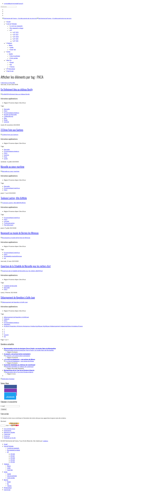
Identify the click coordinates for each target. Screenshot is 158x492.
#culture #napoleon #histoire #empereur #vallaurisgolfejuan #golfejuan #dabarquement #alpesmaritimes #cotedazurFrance (43, 326)
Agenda (11, 54)
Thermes (12, 67)
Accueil (8, 22)
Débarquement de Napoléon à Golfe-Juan (18, 297)
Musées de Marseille (10, 114)
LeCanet (6, 221)
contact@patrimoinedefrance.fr (13, 3)
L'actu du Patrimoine (12, 24)
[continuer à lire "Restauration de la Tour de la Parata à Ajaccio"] (18, 372)
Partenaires (7, 430)
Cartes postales (14, 58)
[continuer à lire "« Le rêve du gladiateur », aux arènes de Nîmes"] (19, 361)
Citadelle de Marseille (10, 286)
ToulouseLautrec (9, 223)
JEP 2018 (15, 41)
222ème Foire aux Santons (12, 130)
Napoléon (7, 324)
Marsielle (7, 149)
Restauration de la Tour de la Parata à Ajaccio (19, 370)
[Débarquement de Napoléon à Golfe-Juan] (14, 302)
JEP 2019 (15, 39)
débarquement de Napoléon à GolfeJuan (16, 317)
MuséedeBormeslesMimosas (13, 256)
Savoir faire (13, 49)
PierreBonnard (8, 225)
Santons (6, 155)
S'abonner (7, 434)
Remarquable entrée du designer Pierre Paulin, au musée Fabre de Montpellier (30, 348)
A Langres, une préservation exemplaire (17, 354)
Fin (5, 337)
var (5, 258)
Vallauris (6, 319)
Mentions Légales (9, 432)
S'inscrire (7, 436)
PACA (5, 111)
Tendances (9, 43)
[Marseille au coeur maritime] (10, 171)
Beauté (12, 62)
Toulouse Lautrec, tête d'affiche (14, 198)
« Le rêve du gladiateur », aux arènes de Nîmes (19, 359)
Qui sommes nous (9, 429)
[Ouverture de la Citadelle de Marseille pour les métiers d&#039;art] (22, 271)
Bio (11, 65)
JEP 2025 (16, 32)
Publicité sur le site (10, 438)
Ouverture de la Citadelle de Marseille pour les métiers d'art (26, 266)
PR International (11, 69)
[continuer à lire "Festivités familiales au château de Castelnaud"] (18, 367)
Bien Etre (9, 60)
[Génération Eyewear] (7, 379)
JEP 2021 (15, 34)
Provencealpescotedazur (11, 113)
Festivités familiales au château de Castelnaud (19, 365)
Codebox (45, 441)
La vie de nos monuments (16, 26)
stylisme (6, 122)
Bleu (5, 118)
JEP (11, 30)
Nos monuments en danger (16, 28)
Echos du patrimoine (15, 56)
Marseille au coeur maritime (12, 166)
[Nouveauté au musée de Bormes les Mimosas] (15, 238)
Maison (10, 45)
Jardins (11, 47)
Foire (5, 157)
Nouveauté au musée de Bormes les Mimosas (20, 233)
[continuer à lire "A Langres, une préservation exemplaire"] (17, 356)
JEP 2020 (16, 37)
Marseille (7, 109)
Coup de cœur (10, 71)
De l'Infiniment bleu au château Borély (17, 89)
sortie (6, 159)
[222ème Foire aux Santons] (9, 135)
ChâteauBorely (8, 116)
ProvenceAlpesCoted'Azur (12, 188)
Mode (5, 120)
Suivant (6, 335)
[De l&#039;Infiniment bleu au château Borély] (15, 94)
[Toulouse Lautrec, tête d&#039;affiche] (13, 203)
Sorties (8, 52)
